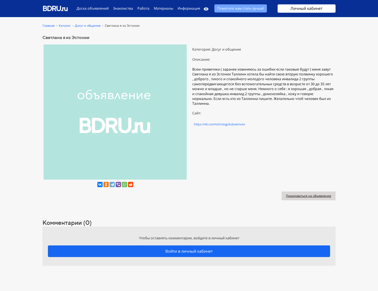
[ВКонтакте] (100, 184)
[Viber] (118, 184)
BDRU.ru (54, 8)
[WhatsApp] (124, 184)
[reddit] (130, 184)
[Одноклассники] (106, 184)
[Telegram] (112, 184)
